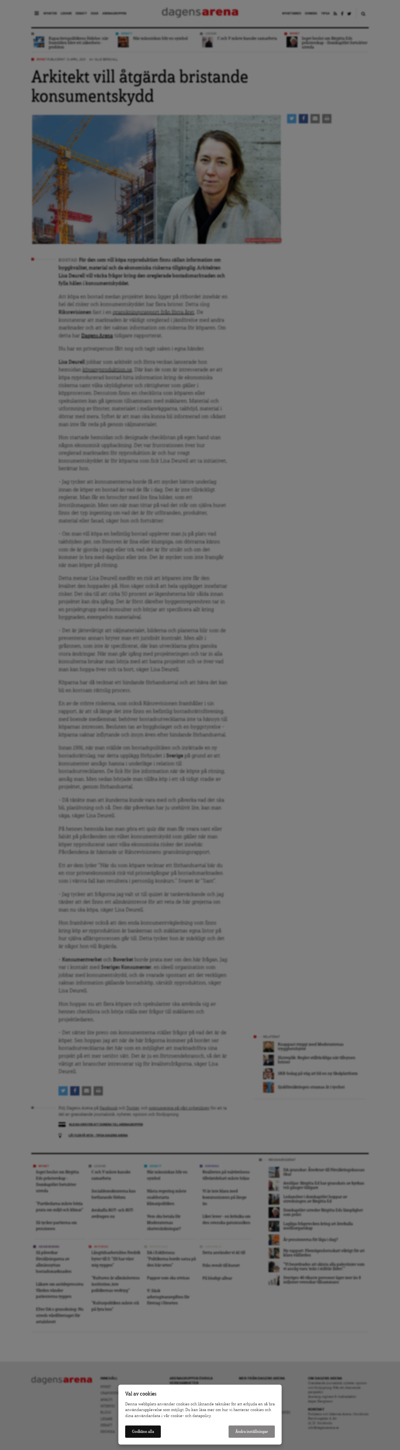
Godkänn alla (143, 1432)
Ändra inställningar (251, 1432)
